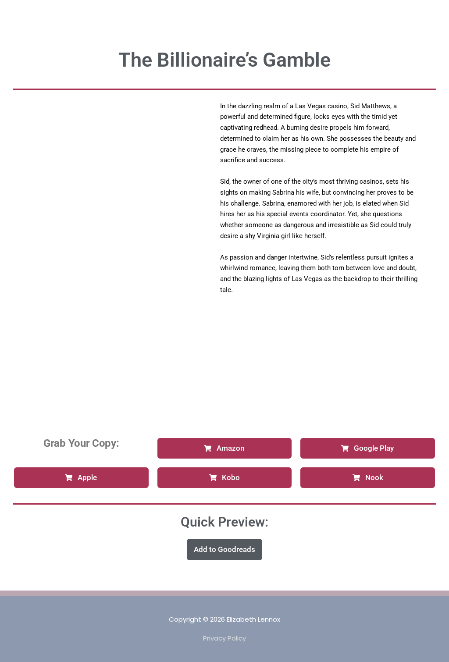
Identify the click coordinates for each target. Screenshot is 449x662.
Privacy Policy (224, 638)
